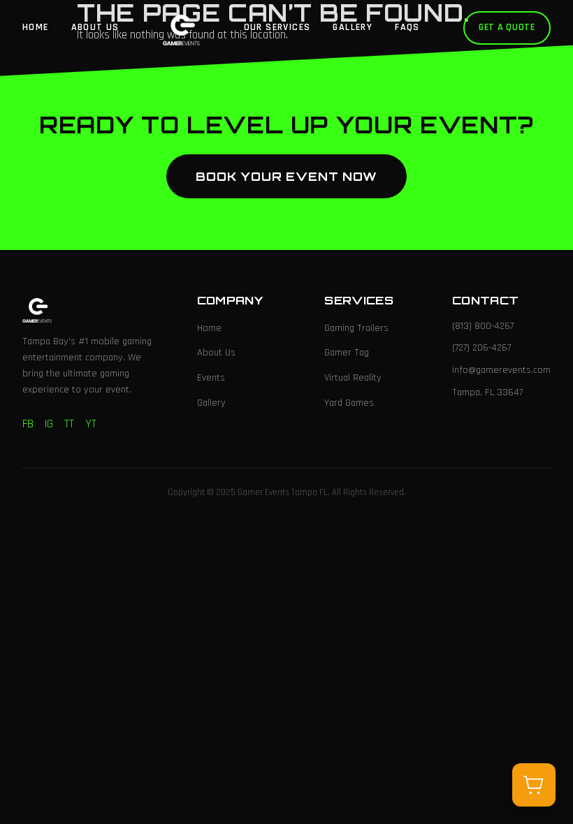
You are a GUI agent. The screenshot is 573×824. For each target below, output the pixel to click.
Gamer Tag (346, 352)
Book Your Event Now (286, 176)
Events (211, 377)
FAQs (407, 27)
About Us (95, 27)
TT (69, 424)
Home (35, 27)
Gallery (352, 27)
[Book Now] (534, 785)
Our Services (277, 27)
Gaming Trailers (356, 328)
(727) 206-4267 (481, 347)
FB (28, 424)
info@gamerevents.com (501, 370)
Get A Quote (507, 27)
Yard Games (349, 403)
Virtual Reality (353, 377)
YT (90, 424)
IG (49, 424)
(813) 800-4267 (483, 326)
